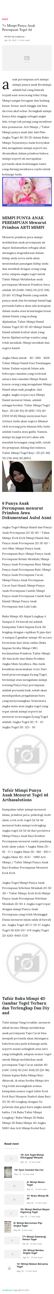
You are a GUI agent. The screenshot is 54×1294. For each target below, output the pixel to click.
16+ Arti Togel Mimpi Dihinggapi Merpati (32, 1156)
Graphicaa (7, 1290)
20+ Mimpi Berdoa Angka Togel (33, 1252)
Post (5, 19)
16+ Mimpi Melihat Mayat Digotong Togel (35, 1211)
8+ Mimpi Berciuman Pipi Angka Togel (28, 1224)
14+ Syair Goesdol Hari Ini (28, 1169)
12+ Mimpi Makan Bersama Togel (32, 1265)
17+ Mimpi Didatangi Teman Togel (34, 1238)
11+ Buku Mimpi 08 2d (37, 1197)
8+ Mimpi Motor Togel (36, 1183)
